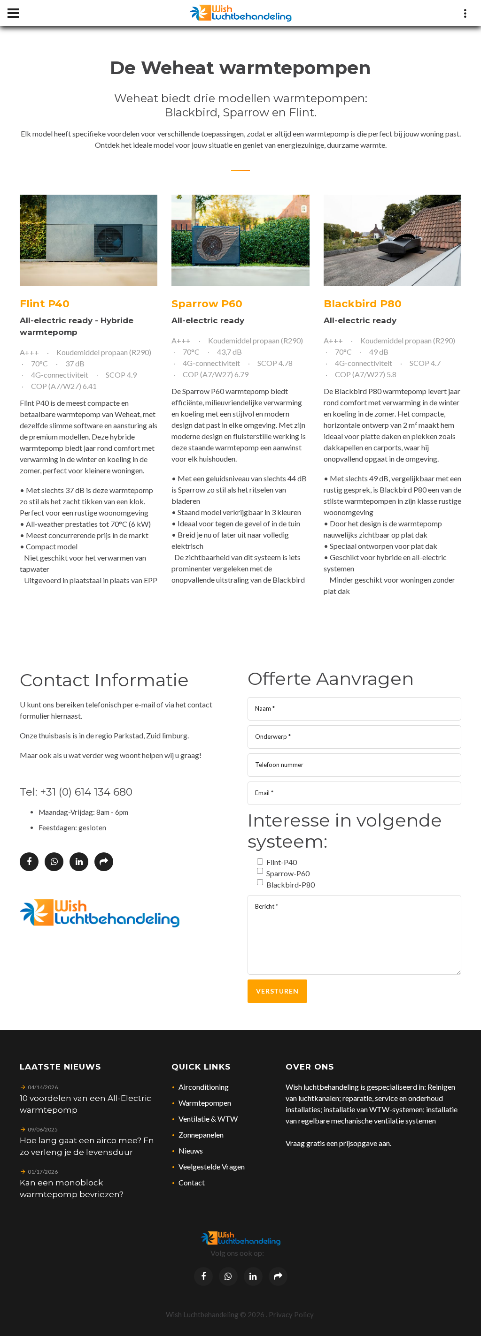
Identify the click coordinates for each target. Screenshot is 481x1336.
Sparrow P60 (206, 303)
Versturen (277, 991)
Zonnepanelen (201, 1134)
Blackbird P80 (363, 303)
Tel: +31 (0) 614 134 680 (76, 792)
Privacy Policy (291, 1314)
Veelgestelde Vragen (211, 1166)
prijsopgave (358, 1143)
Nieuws (190, 1150)
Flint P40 (45, 303)
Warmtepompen (204, 1102)
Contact (191, 1182)
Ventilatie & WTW (208, 1118)
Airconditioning (203, 1086)
